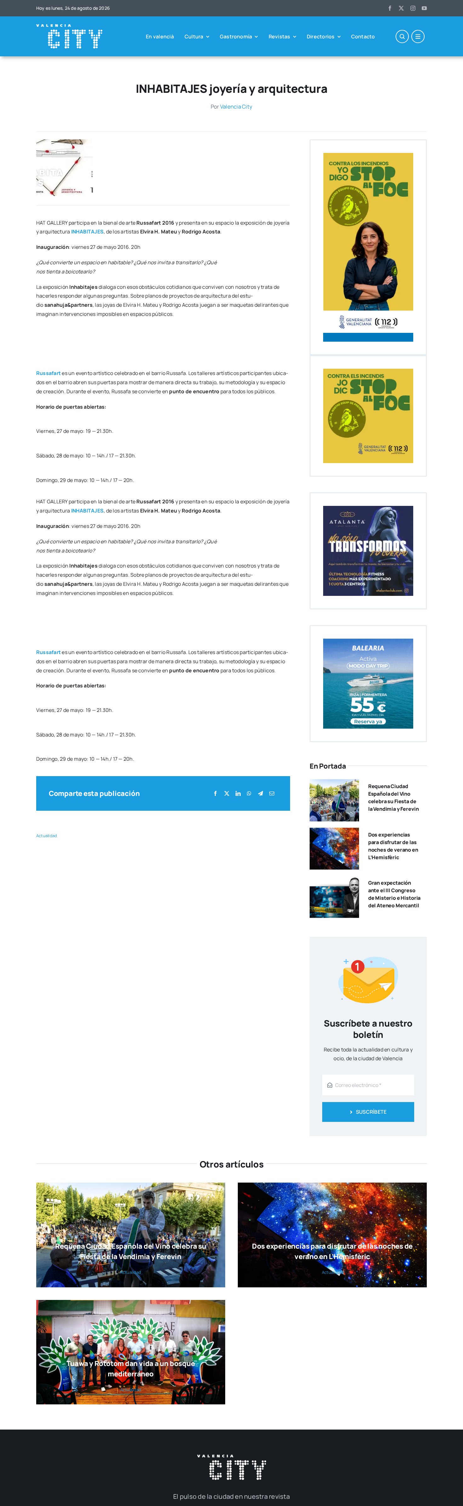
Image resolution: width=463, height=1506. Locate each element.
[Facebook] (215, 793)
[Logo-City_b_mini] (69, 26)
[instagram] (412, 8)
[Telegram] (260, 793)
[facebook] (389, 8)
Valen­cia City (236, 106)
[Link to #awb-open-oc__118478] (402, 36)
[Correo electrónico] (271, 793)
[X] (226, 793)
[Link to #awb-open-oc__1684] (418, 36)
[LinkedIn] (238, 793)
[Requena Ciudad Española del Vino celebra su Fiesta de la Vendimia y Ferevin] (334, 783)
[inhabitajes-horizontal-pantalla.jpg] (64, 141)
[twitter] (401, 8)
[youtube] (424, 8)
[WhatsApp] (249, 793)
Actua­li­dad (46, 835)
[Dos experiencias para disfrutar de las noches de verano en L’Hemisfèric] (334, 832)
